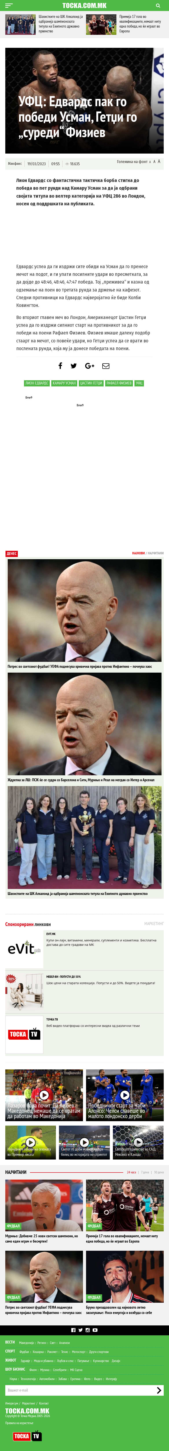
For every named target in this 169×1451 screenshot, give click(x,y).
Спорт (10, 1351)
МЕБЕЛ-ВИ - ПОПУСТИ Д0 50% (63, 977)
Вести (10, 1342)
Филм (33, 1370)
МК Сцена (76, 1370)
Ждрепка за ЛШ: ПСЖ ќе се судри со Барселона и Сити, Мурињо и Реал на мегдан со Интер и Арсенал (81, 780)
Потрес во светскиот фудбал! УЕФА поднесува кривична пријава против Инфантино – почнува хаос (80, 666)
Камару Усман (64, 383)
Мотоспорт (78, 1352)
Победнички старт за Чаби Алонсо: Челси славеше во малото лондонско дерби (116, 1111)
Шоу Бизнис (15, 1369)
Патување (83, 1361)
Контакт (44, 1403)
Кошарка (38, 1352)
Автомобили (47, 1379)
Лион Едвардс (37, 383)
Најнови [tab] (138, 553)
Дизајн (116, 1361)
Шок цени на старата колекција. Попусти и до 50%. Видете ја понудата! (100, 983)
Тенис (64, 1352)
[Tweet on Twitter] (74, 366)
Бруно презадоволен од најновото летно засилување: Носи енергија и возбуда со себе (91, 23)
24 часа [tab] (131, 1172)
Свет (52, 1343)
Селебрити (59, 1370)
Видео (98, 1379)
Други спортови (99, 1352)
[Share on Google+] (90, 366)
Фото (87, 1379)
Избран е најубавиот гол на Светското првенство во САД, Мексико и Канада (135, 1149)
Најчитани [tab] (156, 553)
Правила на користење (19, 1423)
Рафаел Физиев (119, 383)
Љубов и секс (65, 1361)
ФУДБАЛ (13, 1226)
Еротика (75, 1379)
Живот (10, 1360)
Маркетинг (28, 1403)
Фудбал (24, 1352)
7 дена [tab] (145, 1172)
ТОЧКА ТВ (52, 1019)
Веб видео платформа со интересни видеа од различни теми (93, 1026)
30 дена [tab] (159, 1172)
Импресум (11, 1403)
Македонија (26, 1343)
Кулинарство (101, 1361)
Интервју (111, 1379)
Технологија (28, 1379)
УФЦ (139, 383)
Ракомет (52, 1352)
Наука (13, 1379)
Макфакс (15, 163)
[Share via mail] (106, 366)
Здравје (25, 1361)
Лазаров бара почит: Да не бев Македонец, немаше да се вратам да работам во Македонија (43, 1111)
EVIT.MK (50, 934)
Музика (44, 1370)
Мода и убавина (43, 1361)
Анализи (64, 1343)
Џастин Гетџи (91, 383)
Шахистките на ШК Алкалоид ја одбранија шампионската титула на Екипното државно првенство (78, 893)
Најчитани (15, 1172)
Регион (41, 1343)
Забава (62, 1379)
